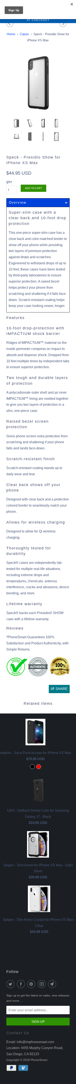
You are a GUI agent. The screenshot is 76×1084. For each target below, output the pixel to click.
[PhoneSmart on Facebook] (22, 984)
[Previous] (10, 23)
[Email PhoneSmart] (53, 984)
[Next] (64, 23)
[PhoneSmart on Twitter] (11, 984)
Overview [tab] (17, 202)
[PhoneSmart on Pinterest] (32, 984)
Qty (9, 182)
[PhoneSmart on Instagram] (43, 984)
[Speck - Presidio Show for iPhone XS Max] (38, 83)
